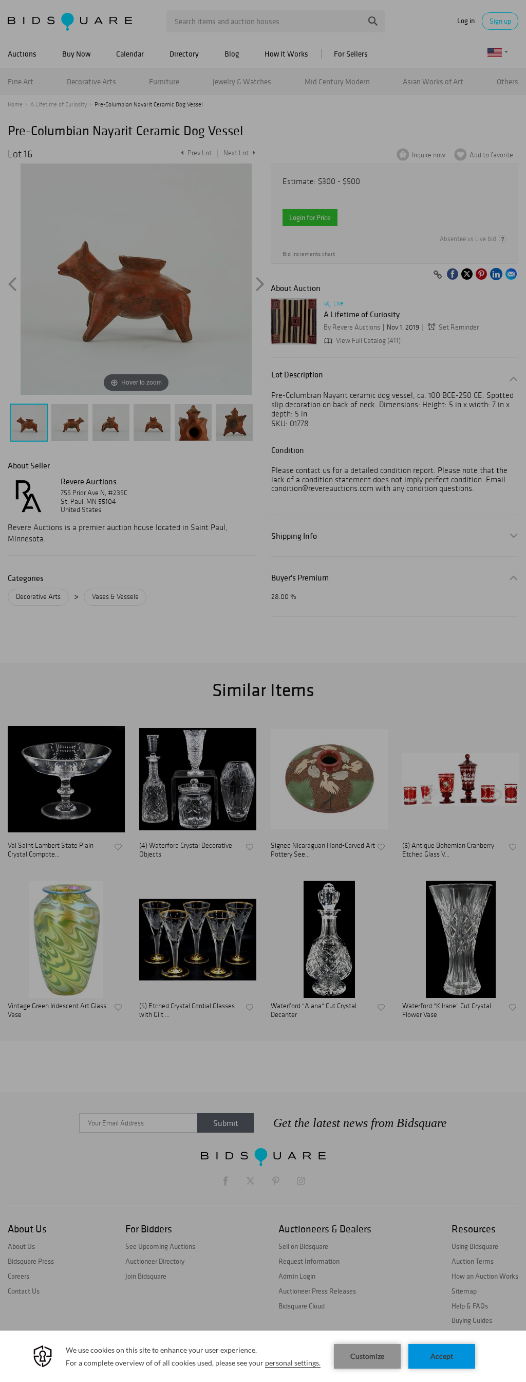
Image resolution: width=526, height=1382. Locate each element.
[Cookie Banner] (263, 1356)
